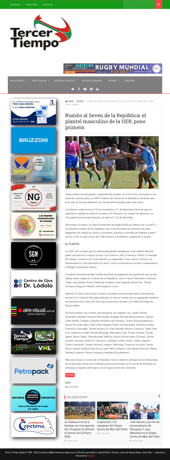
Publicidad (31, 4)
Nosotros (15, 4)
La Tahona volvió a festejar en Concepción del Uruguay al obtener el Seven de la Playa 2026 (79, 429)
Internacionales (64, 80)
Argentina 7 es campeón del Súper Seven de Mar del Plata (112, 425)
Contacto (47, 4)
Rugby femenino (93, 80)
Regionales (17, 80)
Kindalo (91, 455)
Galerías (129, 80)
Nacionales (39, 80)
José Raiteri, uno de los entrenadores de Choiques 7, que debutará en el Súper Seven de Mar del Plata (145, 429)
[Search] (158, 4)
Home (71, 101)
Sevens (112, 80)
